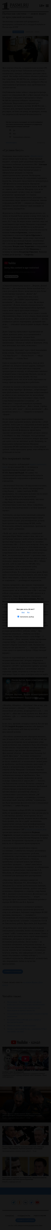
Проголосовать (11, 143)
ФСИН (37, 32)
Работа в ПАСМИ (40, 1216)
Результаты (41, 143)
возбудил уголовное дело (35, 829)
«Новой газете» (36, 156)
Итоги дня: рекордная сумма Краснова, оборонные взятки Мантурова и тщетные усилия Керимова (24, 1178)
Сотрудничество (24, 1216)
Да (28, 612)
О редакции (9, 1216)
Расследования (18, 32)
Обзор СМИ (29, 32)
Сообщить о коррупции (12, 971)
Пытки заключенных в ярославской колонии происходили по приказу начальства (23, 1009)
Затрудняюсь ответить (21, 137)
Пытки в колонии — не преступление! (21, 1025)
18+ (41, 6)
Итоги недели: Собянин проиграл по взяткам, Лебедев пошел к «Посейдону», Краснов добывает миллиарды (23, 1147)
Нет (23, 612)
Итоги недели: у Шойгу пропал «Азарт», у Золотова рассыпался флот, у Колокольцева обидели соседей (22, 1114)
